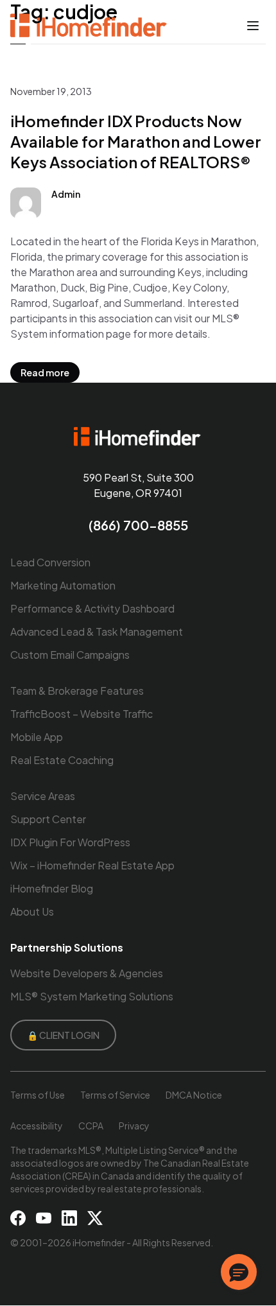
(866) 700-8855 (138, 525)
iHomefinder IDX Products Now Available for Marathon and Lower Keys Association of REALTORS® (135, 141)
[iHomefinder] (89, 26)
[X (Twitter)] (95, 1218)
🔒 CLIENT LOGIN (63, 1035)
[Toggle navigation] (253, 26)
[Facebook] (18, 1218)
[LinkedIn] (69, 1218)
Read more (45, 372)
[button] (239, 1272)
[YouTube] (43, 1218)
